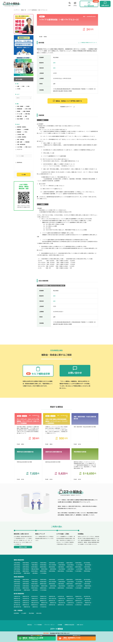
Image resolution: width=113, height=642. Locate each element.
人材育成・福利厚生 (21, 137)
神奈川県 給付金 (52, 598)
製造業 (27, 106)
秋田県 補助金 (52, 562)
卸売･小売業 (28, 109)
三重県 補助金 (61, 567)
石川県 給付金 (79, 598)
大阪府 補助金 (87, 567)
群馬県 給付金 (17, 598)
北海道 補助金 (17, 562)
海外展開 (26, 129)
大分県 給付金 (78, 604)
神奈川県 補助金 (52, 565)
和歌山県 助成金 (35, 586)
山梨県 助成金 (17, 583)
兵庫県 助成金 (17, 586)
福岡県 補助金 (43, 571)
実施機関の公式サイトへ (66, 106)
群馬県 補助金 (17, 565)
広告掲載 (60, 624)
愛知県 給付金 (52, 600)
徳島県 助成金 (88, 586)
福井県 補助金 (88, 565)
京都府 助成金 (78, 583)
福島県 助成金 (69, 579)
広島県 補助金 (70, 569)
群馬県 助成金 (17, 581)
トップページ (16, 10)
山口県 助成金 (79, 586)
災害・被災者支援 (21, 144)
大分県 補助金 (78, 571)
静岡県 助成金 (43, 583)
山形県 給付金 (61, 596)
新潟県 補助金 (62, 565)
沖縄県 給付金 (27, 607)
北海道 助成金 (17, 579)
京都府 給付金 (78, 600)
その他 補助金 (43, 573)
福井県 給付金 (88, 598)
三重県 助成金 (61, 583)
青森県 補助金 (26, 562)
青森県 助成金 (26, 579)
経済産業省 (16, 613)
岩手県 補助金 (34, 562)
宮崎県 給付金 (87, 604)
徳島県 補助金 (88, 569)
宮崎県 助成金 (87, 588)
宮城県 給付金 (43, 596)
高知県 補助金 (34, 571)
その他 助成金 (43, 590)
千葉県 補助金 (34, 565)
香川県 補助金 (17, 571)
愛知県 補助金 (52, 567)
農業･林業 (19, 116)
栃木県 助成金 (87, 579)
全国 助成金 (35, 590)
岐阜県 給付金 (34, 600)
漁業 (26, 116)
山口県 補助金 (79, 569)
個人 (29, 86)
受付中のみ (19, 162)
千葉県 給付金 (34, 598)
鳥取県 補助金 (44, 569)
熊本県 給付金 (69, 604)
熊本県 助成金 (69, 588)
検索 (24, 174)
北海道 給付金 (17, 596)
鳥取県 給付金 (44, 602)
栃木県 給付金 (87, 596)
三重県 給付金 (61, 600)
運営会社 (29, 624)
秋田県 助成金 (52, 579)
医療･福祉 (27, 114)
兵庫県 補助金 (17, 569)
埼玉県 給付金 (26, 598)
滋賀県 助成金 (69, 583)
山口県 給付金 (79, 602)
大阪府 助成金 (87, 583)
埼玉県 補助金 (26, 565)
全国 (41, 36)
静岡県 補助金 (43, 567)
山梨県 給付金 (17, 600)
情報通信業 (19, 109)
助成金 (45, 36)
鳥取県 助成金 (44, 586)
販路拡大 (19, 129)
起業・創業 (19, 142)
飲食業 (18, 111)
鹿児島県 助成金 (17, 590)
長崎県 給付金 (61, 604)
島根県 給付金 (53, 602)
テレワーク (19, 149)
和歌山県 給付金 (35, 602)
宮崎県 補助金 (87, 571)
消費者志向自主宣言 (69, 624)
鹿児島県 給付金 (17, 607)
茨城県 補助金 (78, 562)
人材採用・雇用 (20, 134)
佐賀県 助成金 (52, 588)
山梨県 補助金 (17, 567)
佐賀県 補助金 (52, 571)
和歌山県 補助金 (35, 569)
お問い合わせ (80, 624)
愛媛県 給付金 (26, 604)
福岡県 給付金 (43, 604)
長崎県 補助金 (61, 571)
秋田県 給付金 (52, 596)
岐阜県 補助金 (34, 567)
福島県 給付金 (69, 596)
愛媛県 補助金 (26, 571)
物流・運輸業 (20, 106)
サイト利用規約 (38, 624)
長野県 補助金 (26, 567)
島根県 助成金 (53, 586)
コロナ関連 (19, 147)
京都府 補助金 (78, 567)
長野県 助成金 (26, 583)
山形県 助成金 (61, 579)
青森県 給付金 (26, 596)
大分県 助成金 (78, 588)
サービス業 (19, 114)
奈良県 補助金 (26, 569)
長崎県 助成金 (61, 588)
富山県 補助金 (70, 565)
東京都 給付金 (43, 598)
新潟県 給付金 (62, 598)
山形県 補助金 (61, 562)
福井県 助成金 (88, 581)
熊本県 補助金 (69, 571)
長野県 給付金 (26, 600)
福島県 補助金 (69, 562)
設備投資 (19, 132)
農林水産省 (38, 613)
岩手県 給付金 (34, 596)
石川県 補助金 (79, 565)
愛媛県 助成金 (26, 588)
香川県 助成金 (17, 588)
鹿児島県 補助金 (17, 573)
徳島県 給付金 (88, 602)
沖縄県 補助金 (27, 573)
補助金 (22, 444)
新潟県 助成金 (62, 581)
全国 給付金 (35, 607)
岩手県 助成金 (34, 579)
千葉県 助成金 (34, 581)
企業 (18, 86)
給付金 (79, 444)
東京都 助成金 (43, 581)
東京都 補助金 (43, 565)
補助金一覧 (23, 10)
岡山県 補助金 (62, 569)
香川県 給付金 (17, 604)
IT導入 (25, 132)
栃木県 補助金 (87, 562)
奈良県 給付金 (26, 602)
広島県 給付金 (70, 602)
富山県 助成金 (70, 581)
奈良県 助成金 (26, 586)
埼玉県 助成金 (26, 581)
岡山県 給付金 (62, 602)
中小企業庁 (23, 613)
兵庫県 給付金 (17, 602)
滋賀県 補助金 (69, 567)
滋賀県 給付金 (69, 600)
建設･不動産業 (26, 111)
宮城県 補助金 (43, 562)
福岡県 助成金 (43, 588)
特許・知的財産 (20, 139)
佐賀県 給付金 (52, 604)
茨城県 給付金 (78, 596)
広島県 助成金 (70, 586)
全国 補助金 (35, 573)
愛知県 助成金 (52, 583)
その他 (18, 88)
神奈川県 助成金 (52, 581)
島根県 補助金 (53, 569)
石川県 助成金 (79, 581)
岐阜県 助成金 (34, 583)
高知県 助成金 (34, 588)
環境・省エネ (28, 147)
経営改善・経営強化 (21, 127)
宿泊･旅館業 (20, 119)
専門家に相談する (69, 101)
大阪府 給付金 (87, 600)
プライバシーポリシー (49, 624)
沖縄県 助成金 (27, 590)
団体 (23, 86)
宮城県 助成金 (43, 579)
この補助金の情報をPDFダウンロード (88, 42)
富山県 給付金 (70, 598)
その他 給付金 (43, 607)
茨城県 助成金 (78, 579)
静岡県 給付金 (43, 600)
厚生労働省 (31, 613)
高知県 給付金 (34, 604)
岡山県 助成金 (62, 586)
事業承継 (27, 142)
